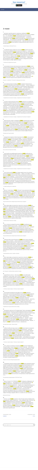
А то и (34, 416)
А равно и (5, 416)
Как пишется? (19, 2)
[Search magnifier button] (33, 425)
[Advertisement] (19, 21)
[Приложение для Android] (19, 5)
